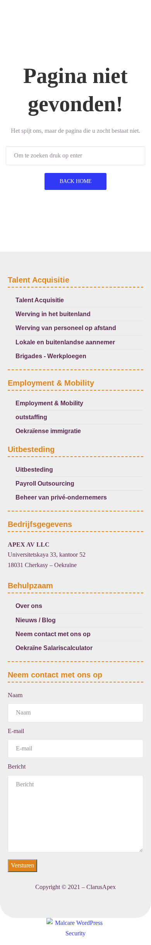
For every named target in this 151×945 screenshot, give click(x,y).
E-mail (16, 731)
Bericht (17, 766)
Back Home (76, 181)
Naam (15, 695)
